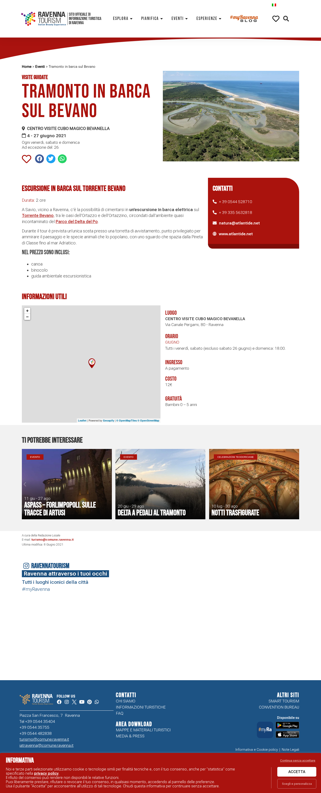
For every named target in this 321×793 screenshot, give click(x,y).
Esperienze (206, 18)
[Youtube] (82, 702)
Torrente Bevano (38, 215)
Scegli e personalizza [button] (297, 783)
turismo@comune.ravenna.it (52, 539)
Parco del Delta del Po (77, 221)
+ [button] (27, 310)
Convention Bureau (279, 707)
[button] (286, 19)
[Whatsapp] (97, 702)
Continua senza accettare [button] (297, 760)
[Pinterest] (89, 702)
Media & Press (130, 736)
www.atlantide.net (236, 233)
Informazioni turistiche (141, 707)
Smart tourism (284, 701)
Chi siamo (125, 701)
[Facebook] (59, 702)
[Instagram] (66, 702)
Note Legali (290, 749)
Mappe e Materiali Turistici (143, 730)
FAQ (119, 713)
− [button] (27, 316)
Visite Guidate (35, 77)
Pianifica (150, 18)
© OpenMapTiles (126, 420)
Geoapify (108, 420)
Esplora (121, 18)
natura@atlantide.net (239, 223)
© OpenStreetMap (148, 420)
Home (26, 67)
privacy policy (46, 773)
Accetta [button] (296, 772)
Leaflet (82, 420)
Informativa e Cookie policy (256, 749)
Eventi (178, 18)
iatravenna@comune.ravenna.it (47, 745)
